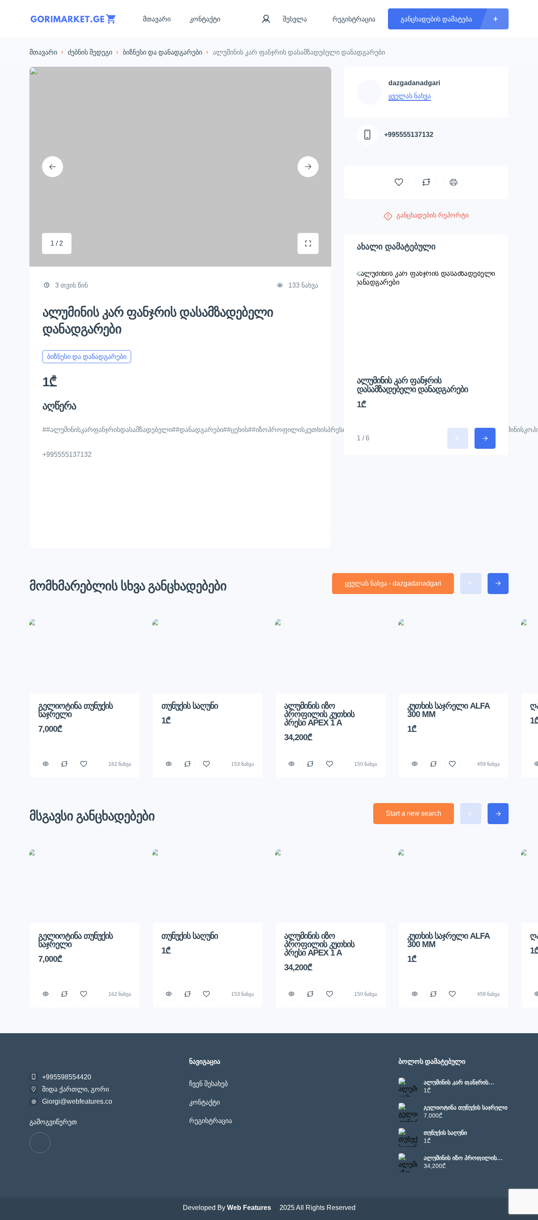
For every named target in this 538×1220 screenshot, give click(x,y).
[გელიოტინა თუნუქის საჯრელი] (407, 1112)
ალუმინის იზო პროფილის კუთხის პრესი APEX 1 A (460, 1158)
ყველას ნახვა (409, 96)
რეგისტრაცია (353, 19)
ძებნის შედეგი (90, 52)
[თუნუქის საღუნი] (407, 1137)
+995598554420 (66, 1077)
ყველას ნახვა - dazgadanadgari (393, 583)
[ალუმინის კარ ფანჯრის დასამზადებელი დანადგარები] (407, 1087)
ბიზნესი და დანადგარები (162, 52)
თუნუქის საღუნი (445, 1133)
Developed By (228, 1207)
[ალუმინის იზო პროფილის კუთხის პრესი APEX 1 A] (407, 1162)
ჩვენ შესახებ (208, 1083)
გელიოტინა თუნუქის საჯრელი (465, 1107)
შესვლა (295, 19)
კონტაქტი (205, 19)
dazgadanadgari (414, 83)
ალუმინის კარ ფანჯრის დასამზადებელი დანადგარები (412, 385)
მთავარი (157, 19)
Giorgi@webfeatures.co (77, 1101)
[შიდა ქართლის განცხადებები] (73, 19)
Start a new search (413, 813)
